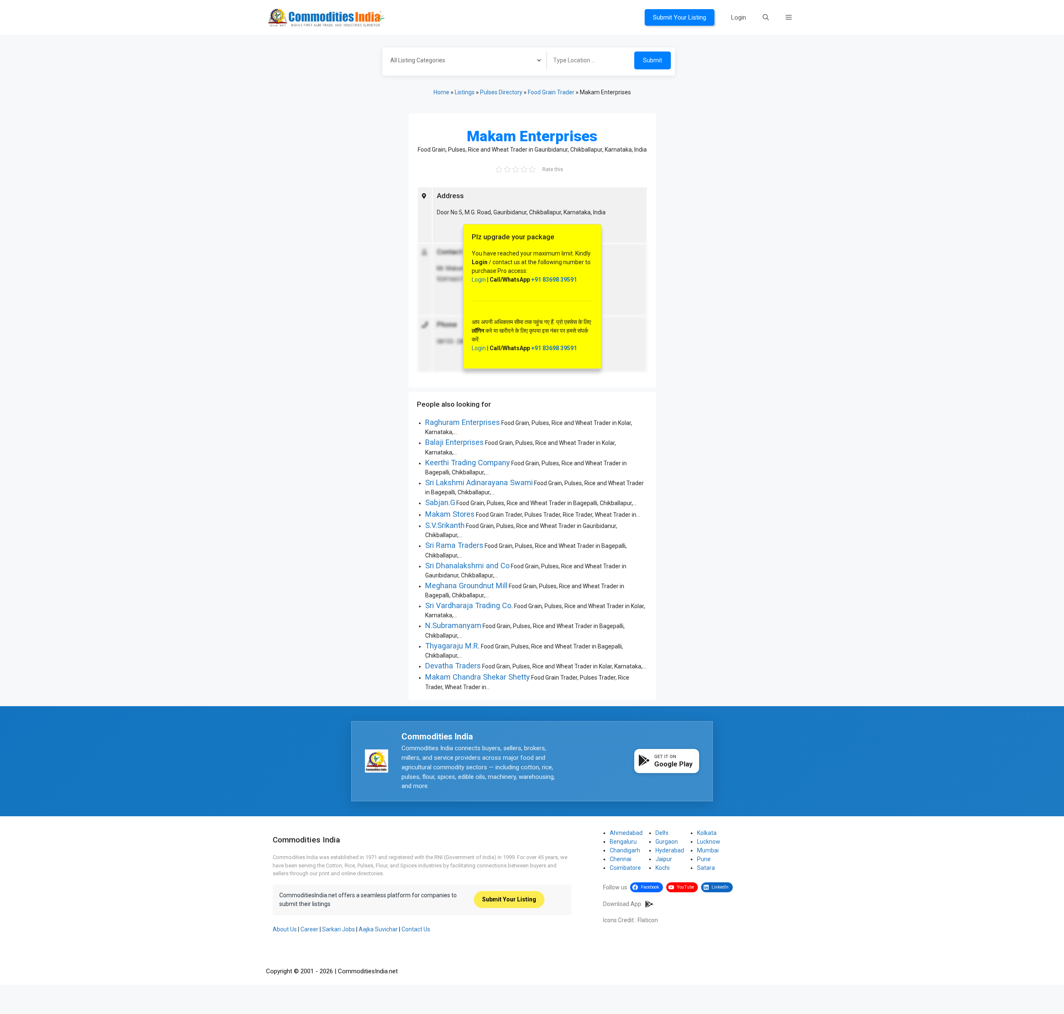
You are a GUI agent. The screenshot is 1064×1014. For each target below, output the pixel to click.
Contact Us (415, 929)
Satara (706, 867)
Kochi (662, 867)
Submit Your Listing (679, 17)
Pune (704, 859)
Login (738, 17)
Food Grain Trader (551, 92)
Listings (465, 92)
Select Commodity (461, 61)
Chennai (620, 859)
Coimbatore (625, 867)
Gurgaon (666, 841)
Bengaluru (623, 841)
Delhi (661, 833)
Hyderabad (669, 850)
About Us (285, 929)
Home (441, 92)
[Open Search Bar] (765, 17)
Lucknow (708, 841)
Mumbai (708, 850)
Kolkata (707, 833)
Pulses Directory (501, 92)
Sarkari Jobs (338, 929)
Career (309, 929)
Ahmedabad (626, 833)
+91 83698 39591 (554, 279)
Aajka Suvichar (378, 929)
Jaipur (663, 859)
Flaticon (648, 920)
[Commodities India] (326, 17)
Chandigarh (625, 850)
